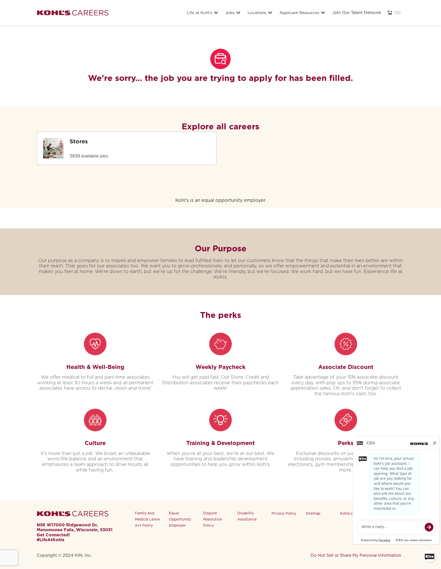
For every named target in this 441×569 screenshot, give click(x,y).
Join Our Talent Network (356, 12)
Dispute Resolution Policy (212, 519)
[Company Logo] (72, 12)
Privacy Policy (284, 513)
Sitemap (313, 513)
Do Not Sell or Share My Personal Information (356, 555)
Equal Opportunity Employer (180, 519)
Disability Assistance (246, 516)
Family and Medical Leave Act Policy (147, 519)
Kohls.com (349, 513)
